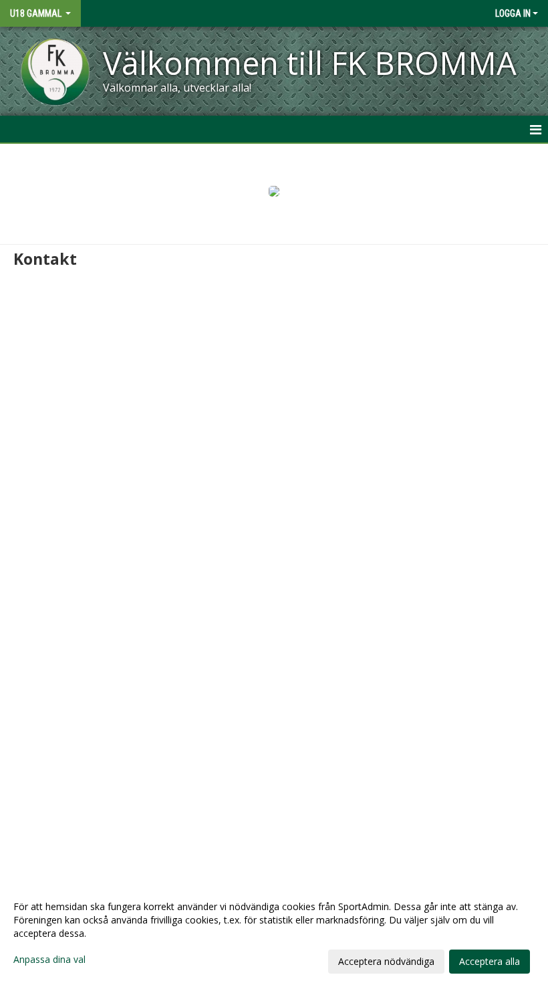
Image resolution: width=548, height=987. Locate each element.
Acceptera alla (489, 961)
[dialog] (274, 933)
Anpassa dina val (49, 960)
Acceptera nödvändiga (386, 961)
